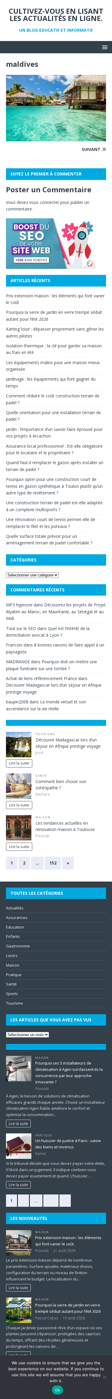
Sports (12, 993)
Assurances (16, 917)
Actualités (15, 908)
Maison (43, 817)
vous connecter (44, 202)
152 (52, 863)
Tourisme (46, 734)
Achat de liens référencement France (41, 678)
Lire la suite (19, 763)
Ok (57, 1390)
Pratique (14, 974)
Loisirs (12, 955)
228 (51, 1200)
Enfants (13, 936)
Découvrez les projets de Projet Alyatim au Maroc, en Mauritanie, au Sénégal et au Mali (56, 611)
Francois (14, 645)
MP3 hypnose (19, 605)
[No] (105, 1377)
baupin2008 (17, 702)
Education (15, 927)
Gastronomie (18, 946)
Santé (41, 776)
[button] (104, 47)
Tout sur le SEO (21, 628)
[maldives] (56, 138)
